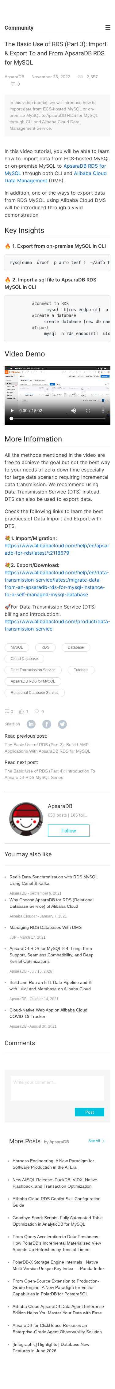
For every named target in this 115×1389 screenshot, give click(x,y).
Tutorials (81, 670)
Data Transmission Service (33, 670)
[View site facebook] (46, 724)
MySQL (17, 647)
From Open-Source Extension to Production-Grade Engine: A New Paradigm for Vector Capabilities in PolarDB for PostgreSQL (56, 1287)
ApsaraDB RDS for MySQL (33, 681)
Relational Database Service (35, 693)
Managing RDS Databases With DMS (46, 927)
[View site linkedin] (31, 724)
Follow (68, 830)
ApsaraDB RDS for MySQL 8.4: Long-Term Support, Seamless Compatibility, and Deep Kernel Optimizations (52, 955)
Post (89, 1112)
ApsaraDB (14, 76)
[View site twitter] (62, 724)
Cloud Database (24, 659)
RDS (45, 647)
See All (94, 1141)
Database (76, 647)
